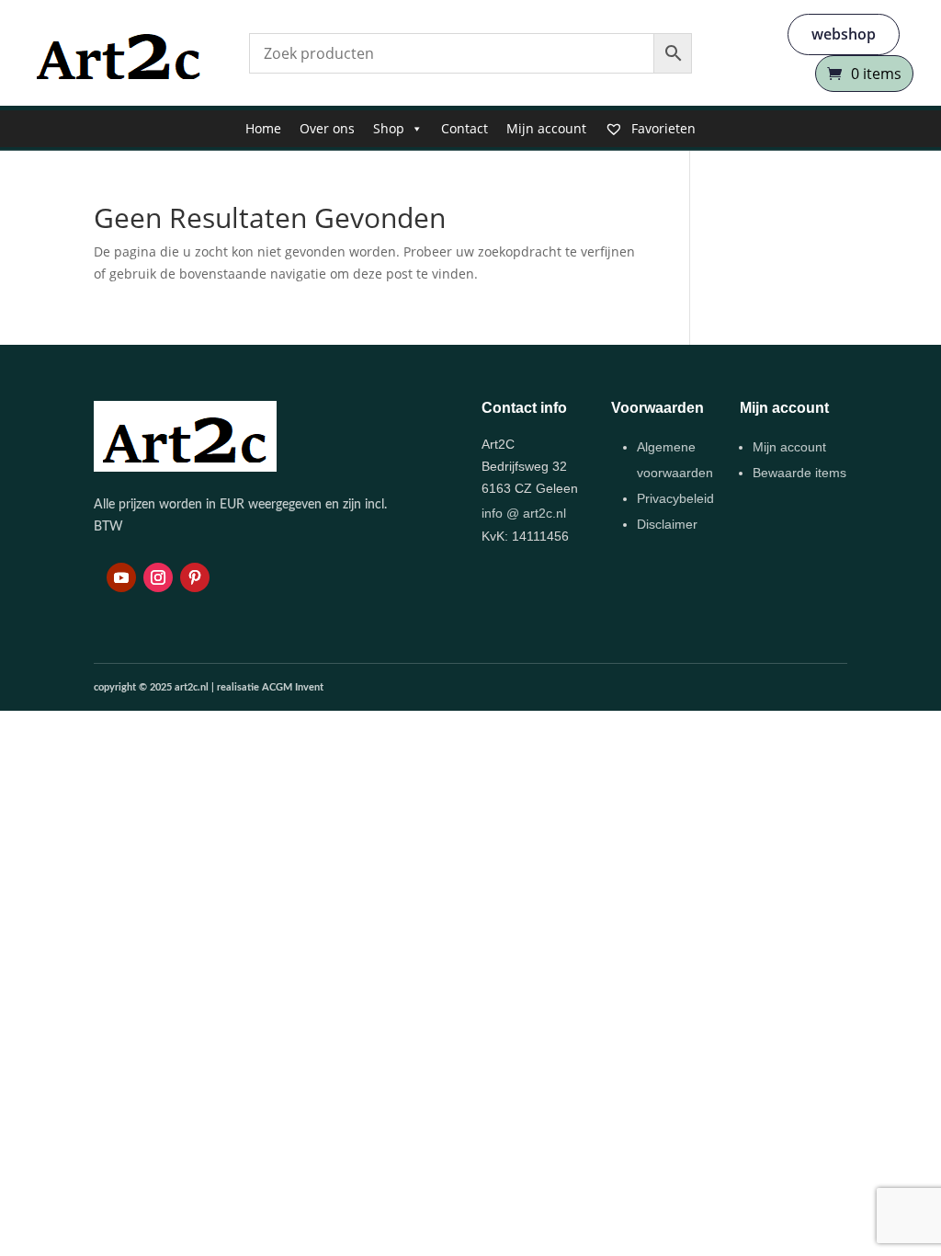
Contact (464, 128)
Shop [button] (388, 128)
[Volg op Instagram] (158, 577)
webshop (843, 34)
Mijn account (546, 128)
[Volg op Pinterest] (195, 577)
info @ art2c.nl (524, 513)
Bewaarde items (799, 472)
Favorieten (662, 128)
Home (263, 128)
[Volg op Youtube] (121, 577)
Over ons (327, 128)
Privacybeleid (675, 498)
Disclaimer (667, 524)
